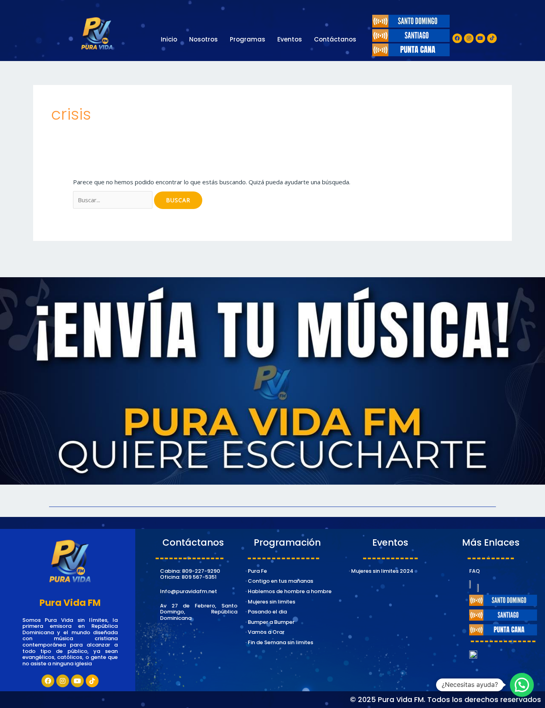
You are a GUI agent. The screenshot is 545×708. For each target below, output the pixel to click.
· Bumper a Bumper (269, 622)
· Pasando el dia (266, 611)
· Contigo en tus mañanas (279, 581)
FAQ (474, 571)
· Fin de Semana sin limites (279, 642)
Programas (247, 39)
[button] (522, 685)
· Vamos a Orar (264, 632)
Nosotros (203, 39)
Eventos (289, 39)
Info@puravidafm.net (188, 591)
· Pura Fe (256, 571)
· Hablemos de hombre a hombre (288, 591)
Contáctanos (335, 39)
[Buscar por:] (113, 200)
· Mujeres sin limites (270, 601)
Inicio (169, 39)
